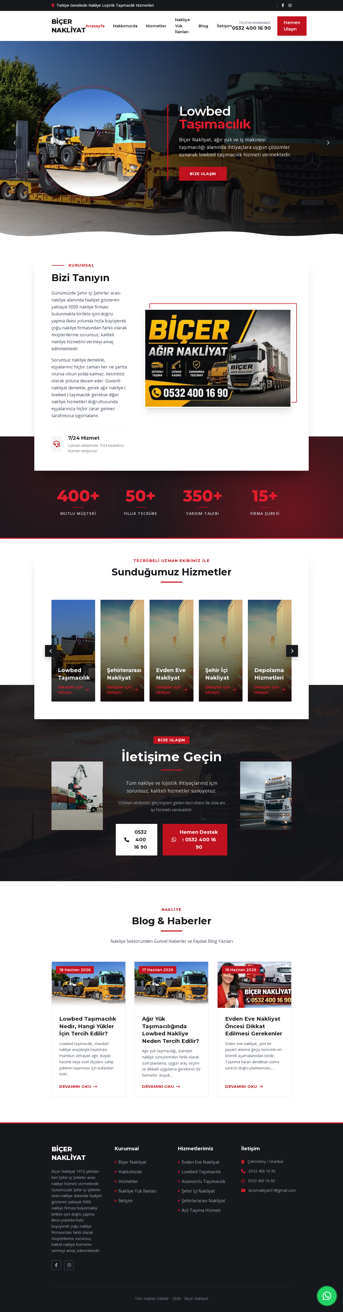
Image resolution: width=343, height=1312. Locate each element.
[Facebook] (283, 5)
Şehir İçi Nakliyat (198, 1191)
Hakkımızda (125, 25)
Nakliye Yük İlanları (182, 25)
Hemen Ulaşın (292, 26)
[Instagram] (290, 5)
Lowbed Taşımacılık (201, 1172)
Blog (203, 25)
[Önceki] (15, 142)
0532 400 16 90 (251, 28)
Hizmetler (156, 25)
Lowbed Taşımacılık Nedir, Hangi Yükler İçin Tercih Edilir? (87, 1026)
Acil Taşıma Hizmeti (201, 1210)
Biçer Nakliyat (132, 1162)
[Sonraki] (328, 142)
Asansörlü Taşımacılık (203, 1181)
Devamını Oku (75, 1086)
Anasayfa (95, 25)
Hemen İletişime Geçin (215, 177)
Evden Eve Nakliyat (200, 1162)
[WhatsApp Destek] (327, 1296)
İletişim (224, 25)
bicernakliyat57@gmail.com (272, 1190)
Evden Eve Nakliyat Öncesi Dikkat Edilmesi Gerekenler (253, 1026)
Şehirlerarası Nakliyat (203, 1201)
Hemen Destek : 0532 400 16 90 (199, 839)
